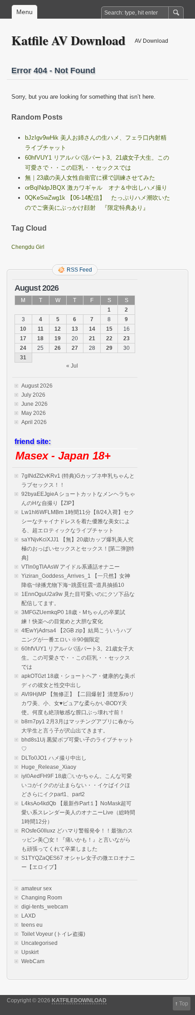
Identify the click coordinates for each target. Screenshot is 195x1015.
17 (23, 338)
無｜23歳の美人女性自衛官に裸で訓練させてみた (90, 177)
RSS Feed (79, 270)
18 (40, 338)
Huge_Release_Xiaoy (48, 767)
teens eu (32, 925)
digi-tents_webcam (44, 907)
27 (75, 348)
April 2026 (34, 422)
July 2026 (33, 395)
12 (57, 329)
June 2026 (34, 404)
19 (57, 338)
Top (183, 1003)
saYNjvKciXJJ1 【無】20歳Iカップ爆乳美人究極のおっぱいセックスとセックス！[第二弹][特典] (77, 548)
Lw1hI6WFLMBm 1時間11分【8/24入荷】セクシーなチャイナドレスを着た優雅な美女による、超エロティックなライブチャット (77, 521)
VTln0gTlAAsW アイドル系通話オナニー (70, 567)
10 (23, 329)
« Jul (72, 366)
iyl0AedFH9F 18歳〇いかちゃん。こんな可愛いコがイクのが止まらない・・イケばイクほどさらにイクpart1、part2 (76, 785)
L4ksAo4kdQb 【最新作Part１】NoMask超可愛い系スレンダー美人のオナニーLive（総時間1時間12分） (78, 812)
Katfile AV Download (68, 40)
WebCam (32, 961)
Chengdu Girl (27, 247)
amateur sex (36, 888)
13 (75, 329)
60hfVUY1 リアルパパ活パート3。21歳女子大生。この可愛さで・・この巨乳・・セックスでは (77, 658)
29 (109, 348)
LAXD (28, 916)
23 (126, 338)
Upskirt (30, 952)
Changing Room (41, 897)
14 (92, 329)
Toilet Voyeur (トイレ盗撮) (53, 934)
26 (57, 348)
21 (92, 338)
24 (23, 348)
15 (109, 329)
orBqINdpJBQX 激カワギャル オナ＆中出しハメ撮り (96, 187)
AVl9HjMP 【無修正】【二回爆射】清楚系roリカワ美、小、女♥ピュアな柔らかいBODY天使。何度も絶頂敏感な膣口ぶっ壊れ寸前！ (77, 703)
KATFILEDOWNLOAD (79, 1000)
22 (109, 338)
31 (23, 357)
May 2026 (33, 413)
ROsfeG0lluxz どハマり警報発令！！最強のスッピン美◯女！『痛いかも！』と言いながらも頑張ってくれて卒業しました (77, 840)
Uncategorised (39, 943)
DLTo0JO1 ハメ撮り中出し (54, 758)
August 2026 (37, 386)
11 (41, 329)
